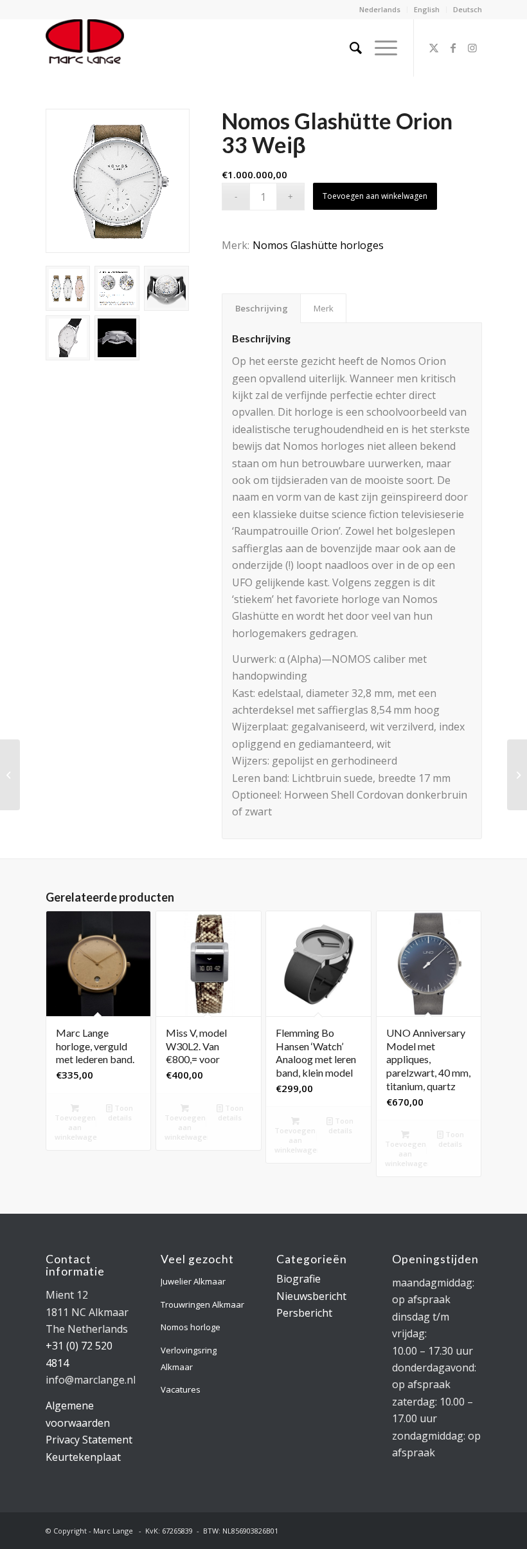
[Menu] (379, 48)
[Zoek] (349, 48)
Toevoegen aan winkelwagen (375, 195)
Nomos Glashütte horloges (318, 245)
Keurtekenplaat (83, 1457)
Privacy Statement (89, 1440)
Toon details (121, 1112)
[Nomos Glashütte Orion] (517, 774)
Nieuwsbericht (311, 1296)
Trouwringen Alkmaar (202, 1304)
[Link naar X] (433, 47)
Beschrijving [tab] (261, 308)
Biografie (298, 1279)
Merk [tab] (324, 308)
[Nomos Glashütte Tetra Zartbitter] (10, 774)
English (427, 9)
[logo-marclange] (85, 48)
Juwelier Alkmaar (193, 1281)
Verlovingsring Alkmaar (189, 1358)
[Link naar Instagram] (472, 47)
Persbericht (304, 1313)
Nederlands (379, 9)
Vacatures (181, 1389)
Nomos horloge (190, 1327)
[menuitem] (380, 9)
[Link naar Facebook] (453, 47)
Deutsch (467, 9)
